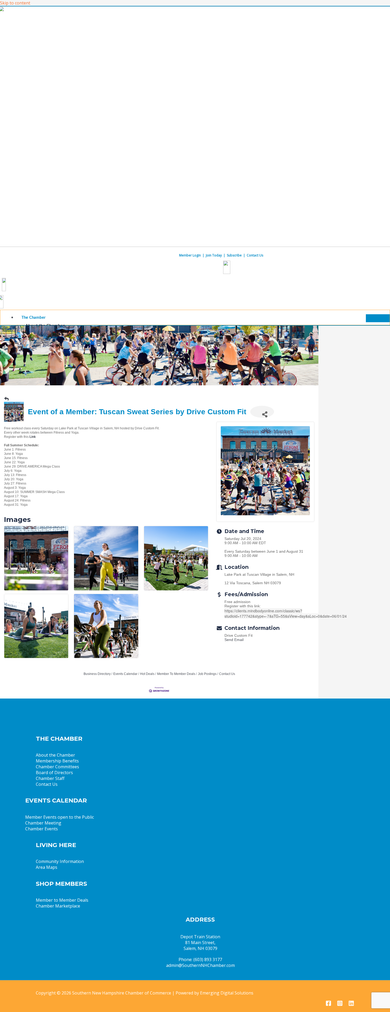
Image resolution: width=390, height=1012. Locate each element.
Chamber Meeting (43, 823)
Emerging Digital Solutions (226, 993)
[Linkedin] (351, 1004)
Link (32, 437)
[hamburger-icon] (378, 318)
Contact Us (255, 255)
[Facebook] (328, 1004)
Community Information (60, 861)
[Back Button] (6, 399)
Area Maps (46, 867)
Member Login (190, 255)
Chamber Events (41, 829)
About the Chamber (55, 755)
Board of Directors (54, 772)
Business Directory (97, 674)
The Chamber (33, 318)
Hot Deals (147, 674)
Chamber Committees (57, 767)
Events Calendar (125, 674)
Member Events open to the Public (59, 817)
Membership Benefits (57, 761)
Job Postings (207, 674)
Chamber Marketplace (58, 906)
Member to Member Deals (62, 900)
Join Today (214, 255)
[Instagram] (340, 1004)
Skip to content (15, 3)
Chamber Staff (50, 778)
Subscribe (234, 255)
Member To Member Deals (176, 674)
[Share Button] (262, 412)
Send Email (234, 640)
